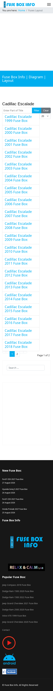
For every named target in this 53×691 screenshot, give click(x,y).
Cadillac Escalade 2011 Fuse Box (18, 261)
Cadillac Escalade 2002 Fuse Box (18, 154)
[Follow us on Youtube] (26, 643)
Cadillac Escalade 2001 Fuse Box (18, 142)
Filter (36, 110)
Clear (46, 110)
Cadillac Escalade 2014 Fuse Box (18, 296)
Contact (6, 629)
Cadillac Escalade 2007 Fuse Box (18, 213)
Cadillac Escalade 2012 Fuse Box (18, 273)
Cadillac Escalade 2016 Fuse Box (18, 320)
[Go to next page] (21, 352)
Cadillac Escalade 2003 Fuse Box (18, 166)
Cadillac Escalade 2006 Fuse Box (18, 201)
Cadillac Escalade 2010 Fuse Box (18, 249)
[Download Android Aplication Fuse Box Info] (26, 659)
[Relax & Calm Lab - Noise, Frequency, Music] (26, 567)
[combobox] (26, 368)
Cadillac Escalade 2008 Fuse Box (18, 225)
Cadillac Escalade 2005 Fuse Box (18, 189)
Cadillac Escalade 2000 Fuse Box (18, 130)
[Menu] (49, 4)
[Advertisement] (26, 42)
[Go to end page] (25, 352)
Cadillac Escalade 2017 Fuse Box (18, 332)
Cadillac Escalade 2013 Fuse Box (18, 285)
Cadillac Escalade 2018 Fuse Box (18, 344)
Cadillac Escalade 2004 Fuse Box (18, 178)
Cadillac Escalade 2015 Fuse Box (18, 308)
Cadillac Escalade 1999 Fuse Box (18, 118)
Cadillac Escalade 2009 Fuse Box (18, 237)
